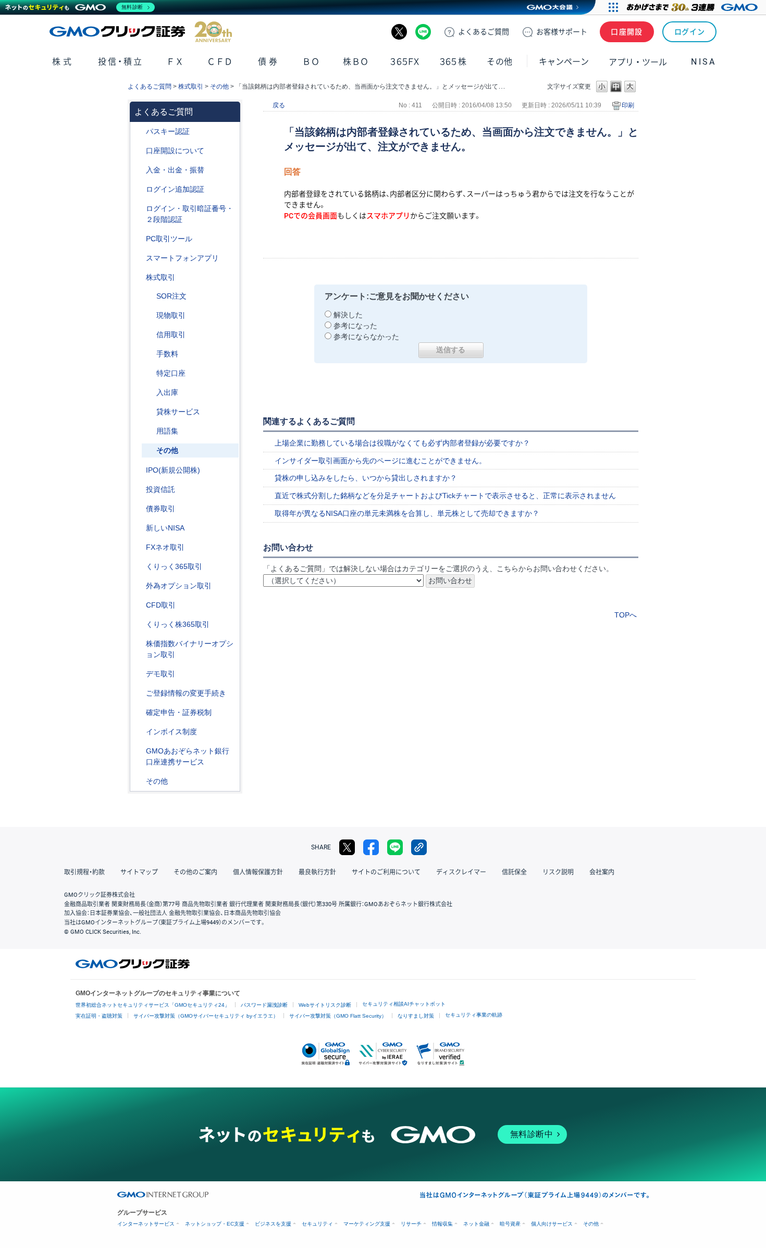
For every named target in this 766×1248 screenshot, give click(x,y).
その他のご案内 (195, 872)
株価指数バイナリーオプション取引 (189, 649)
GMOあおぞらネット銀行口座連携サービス (187, 756)
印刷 (628, 105)
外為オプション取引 (179, 586)
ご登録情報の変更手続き (186, 693)
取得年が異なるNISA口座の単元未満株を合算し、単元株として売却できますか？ (407, 513)
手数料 (167, 354)
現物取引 (171, 315)
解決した (348, 315)
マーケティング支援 (366, 1224)
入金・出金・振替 (175, 170)
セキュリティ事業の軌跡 (473, 1015)
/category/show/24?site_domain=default (138, 547)
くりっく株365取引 (177, 624)
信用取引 (171, 334)
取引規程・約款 (84, 872)
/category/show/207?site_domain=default (138, 238)
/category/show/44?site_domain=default (138, 781)
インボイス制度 (171, 731)
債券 (268, 62)
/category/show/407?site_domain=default (138, 624)
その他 (219, 86)
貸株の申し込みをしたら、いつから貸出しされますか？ (366, 478)
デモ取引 (160, 674)
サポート (561, 32)
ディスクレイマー (461, 872)
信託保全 (514, 872)
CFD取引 (161, 605)
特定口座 (171, 373)
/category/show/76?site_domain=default (149, 334)
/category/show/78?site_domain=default (149, 392)
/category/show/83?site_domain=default (149, 315)
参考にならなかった (366, 336)
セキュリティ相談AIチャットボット (404, 1004)
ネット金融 (476, 1224)
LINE (423, 32)
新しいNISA (165, 528)
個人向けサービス (552, 1224)
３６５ (453, 62)
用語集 (167, 431)
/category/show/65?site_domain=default (138, 585)
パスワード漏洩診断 (264, 1005)
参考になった (355, 326)
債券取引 (160, 508)
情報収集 (442, 1224)
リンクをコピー (419, 847)
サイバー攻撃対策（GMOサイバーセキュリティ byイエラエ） (205, 1016)
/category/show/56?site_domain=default (138, 693)
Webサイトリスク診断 (325, 1005)
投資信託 (160, 489)
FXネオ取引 (165, 547)
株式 (62, 62)
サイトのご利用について (386, 872)
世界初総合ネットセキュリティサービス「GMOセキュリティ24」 (153, 1005)
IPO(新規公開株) (173, 470)
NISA (703, 62)
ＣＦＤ (220, 62)
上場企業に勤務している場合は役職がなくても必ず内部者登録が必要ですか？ (402, 443)
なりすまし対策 (416, 1016)
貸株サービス (178, 411)
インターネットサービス (146, 1224)
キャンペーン (564, 62)
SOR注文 (171, 296)
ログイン (689, 32)
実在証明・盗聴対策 (99, 1016)
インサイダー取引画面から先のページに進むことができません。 (380, 460)
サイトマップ (139, 872)
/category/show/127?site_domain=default (138, 712)
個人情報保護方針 (258, 872)
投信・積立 (120, 62)
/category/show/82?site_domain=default (149, 373)
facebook (371, 847)
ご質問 (483, 32)
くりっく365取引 (174, 566)
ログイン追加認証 (175, 189)
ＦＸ (175, 62)
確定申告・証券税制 (179, 712)
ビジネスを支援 (273, 1224)
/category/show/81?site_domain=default (149, 354)
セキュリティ (317, 1224)
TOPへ (625, 615)
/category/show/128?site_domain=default (138, 751)
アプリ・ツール (638, 61)
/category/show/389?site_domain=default (138, 508)
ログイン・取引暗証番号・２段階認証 (189, 214)
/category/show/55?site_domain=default (138, 170)
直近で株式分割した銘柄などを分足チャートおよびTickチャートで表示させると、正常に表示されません (445, 495)
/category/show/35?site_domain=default (138, 566)
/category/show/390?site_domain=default (138, 731)
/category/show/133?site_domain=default (138, 643)
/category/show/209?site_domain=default (138, 674)
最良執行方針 (317, 872)
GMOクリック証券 (141, 31)
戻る (279, 105)
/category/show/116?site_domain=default (138, 489)
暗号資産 (510, 1224)
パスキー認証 (168, 131)
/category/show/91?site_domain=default (138, 150)
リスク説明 (558, 872)
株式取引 (190, 86)
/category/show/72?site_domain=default (138, 277)
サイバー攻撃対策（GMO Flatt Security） (338, 1016)
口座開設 (627, 32)
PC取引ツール (169, 238)
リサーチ (411, 1224)
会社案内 (601, 872)
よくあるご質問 (149, 86)
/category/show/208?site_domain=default (138, 258)
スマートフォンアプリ (182, 258)
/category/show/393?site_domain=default (138, 528)
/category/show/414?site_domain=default (138, 131)
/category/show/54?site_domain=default (138, 208)
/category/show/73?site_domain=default (138, 470)
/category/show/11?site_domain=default (138, 605)
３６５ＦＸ (404, 62)
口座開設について (175, 150)
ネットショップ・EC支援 (214, 1224)
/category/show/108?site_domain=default (149, 411)
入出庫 (167, 392)
